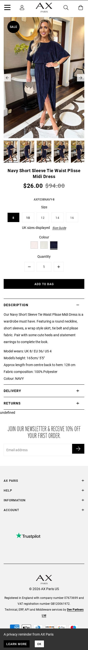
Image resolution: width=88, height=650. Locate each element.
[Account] (22, 7)
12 (43, 218)
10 (28, 218)
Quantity (44, 256)
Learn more (16, 644)
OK (39, 644)
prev (7, 77)
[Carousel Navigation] (44, 77)
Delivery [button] (12, 390)
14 (57, 218)
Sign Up (78, 449)
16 (72, 218)
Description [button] (16, 305)
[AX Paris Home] (44, 7)
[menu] (7, 8)
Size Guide (59, 228)
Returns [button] (12, 403)
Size (44, 207)
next (80, 77)
